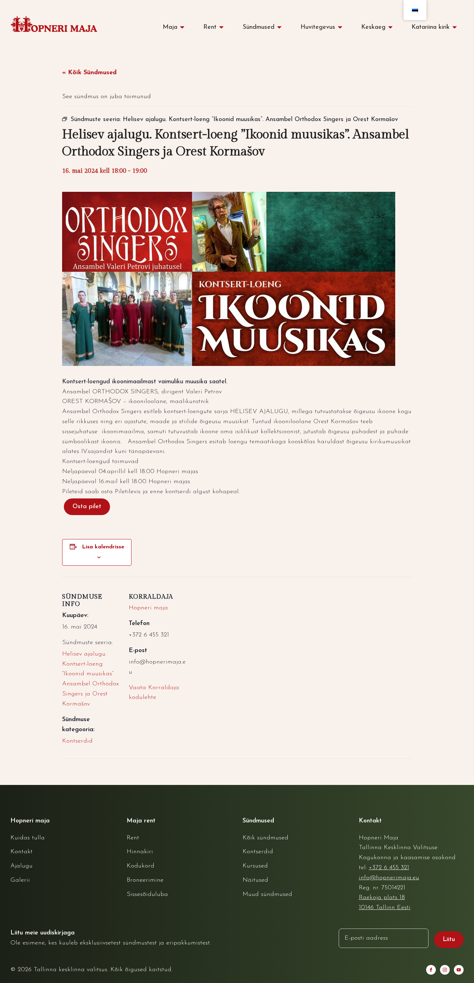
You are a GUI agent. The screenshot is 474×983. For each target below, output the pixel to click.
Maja (170, 27)
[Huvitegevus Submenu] (342, 27)
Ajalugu (21, 866)
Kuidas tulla (27, 838)
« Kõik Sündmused (89, 73)
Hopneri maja (148, 608)
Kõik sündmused (265, 838)
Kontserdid (77, 741)
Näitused (255, 880)
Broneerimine (145, 880)
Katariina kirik (431, 27)
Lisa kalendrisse (103, 547)
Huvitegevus (318, 27)
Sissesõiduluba (147, 894)
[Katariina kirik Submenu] (457, 27)
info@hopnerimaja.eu (389, 878)
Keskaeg (373, 27)
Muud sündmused (267, 894)
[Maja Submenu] (184, 27)
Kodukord (140, 866)
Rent (210, 27)
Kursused (255, 866)
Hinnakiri (140, 852)
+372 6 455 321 (389, 868)
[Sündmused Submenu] (281, 27)
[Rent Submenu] (223, 27)
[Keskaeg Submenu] (392, 27)
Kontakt (21, 852)
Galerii (20, 880)
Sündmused (258, 27)
